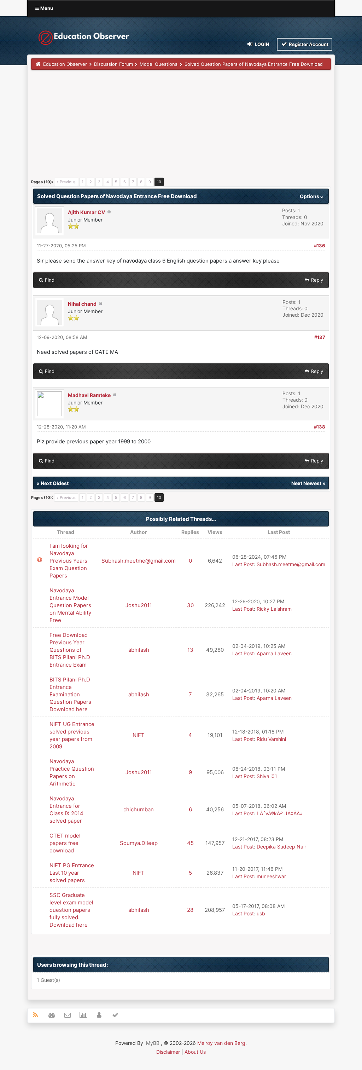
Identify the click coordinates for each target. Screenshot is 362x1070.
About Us (195, 1052)
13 (190, 649)
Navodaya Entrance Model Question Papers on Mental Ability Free (70, 605)
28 (190, 910)
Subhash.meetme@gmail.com (138, 560)
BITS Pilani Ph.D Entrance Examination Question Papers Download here (70, 694)
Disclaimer (168, 1052)
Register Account (308, 44)
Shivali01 (267, 776)
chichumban (138, 809)
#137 (319, 337)
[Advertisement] (181, 126)
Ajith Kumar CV (86, 212)
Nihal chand (82, 304)
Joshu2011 (138, 605)
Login (261, 44)
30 (190, 605)
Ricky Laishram (274, 609)
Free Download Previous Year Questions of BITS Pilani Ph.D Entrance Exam (69, 650)
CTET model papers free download (65, 843)
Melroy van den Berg (221, 1043)
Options (310, 196)
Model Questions (158, 64)
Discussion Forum (113, 64)
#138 (319, 427)
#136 (319, 245)
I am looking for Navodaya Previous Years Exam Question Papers (68, 560)
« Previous (66, 181)
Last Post (243, 564)
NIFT (139, 735)
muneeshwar (271, 876)
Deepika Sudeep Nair (281, 847)
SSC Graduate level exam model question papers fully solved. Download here (71, 910)
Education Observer (65, 64)
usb (261, 913)
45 (190, 843)
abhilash (138, 649)
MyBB (152, 1043)
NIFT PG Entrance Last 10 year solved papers (71, 873)
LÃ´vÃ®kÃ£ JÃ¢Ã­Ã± (280, 813)
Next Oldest (55, 483)
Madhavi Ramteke (89, 395)
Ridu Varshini (271, 739)
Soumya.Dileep (139, 843)
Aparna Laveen (274, 653)
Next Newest (306, 483)
